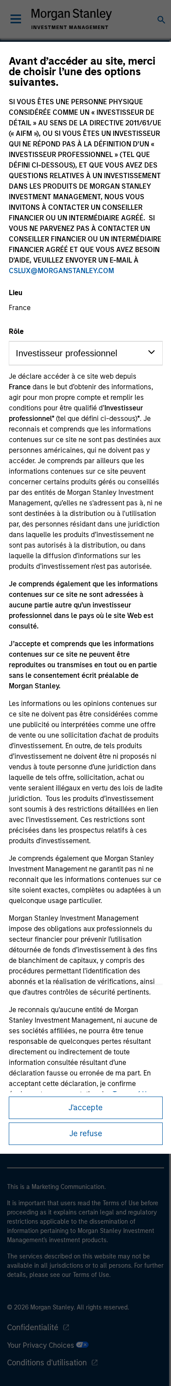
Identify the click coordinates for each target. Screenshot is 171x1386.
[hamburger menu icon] (16, 19)
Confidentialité (32, 1327)
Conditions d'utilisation (47, 1363)
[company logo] (71, 19)
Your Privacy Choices (41, 1345)
